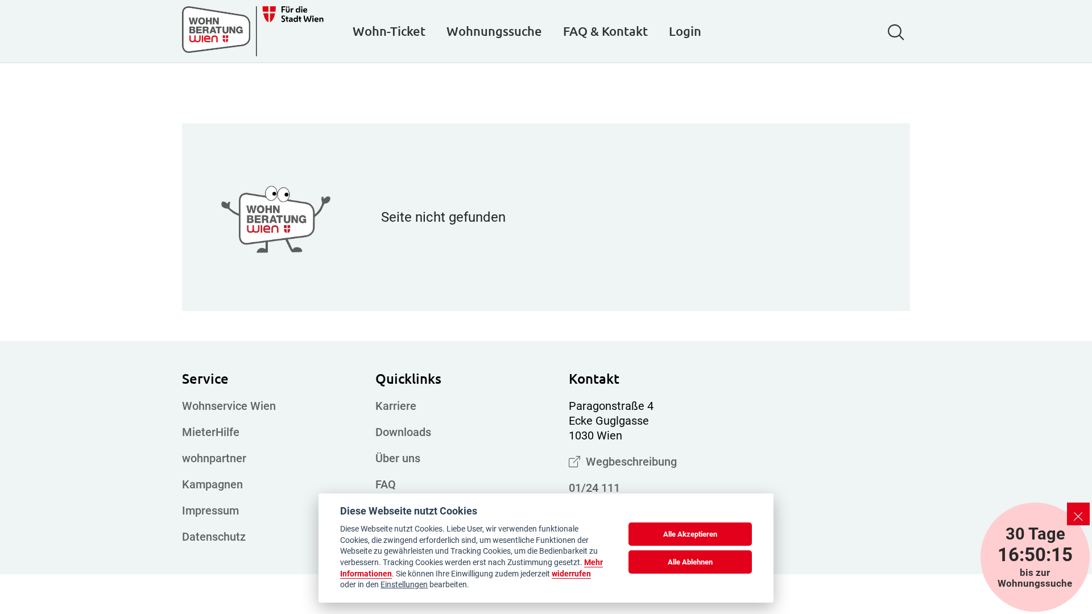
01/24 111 (594, 488)
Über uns (397, 458)
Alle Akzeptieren (690, 534)
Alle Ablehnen (690, 562)
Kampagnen (212, 484)
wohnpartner (214, 458)
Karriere (395, 406)
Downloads (403, 432)
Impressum (210, 510)
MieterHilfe (210, 432)
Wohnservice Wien (229, 406)
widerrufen (571, 573)
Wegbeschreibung (628, 461)
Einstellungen (404, 584)
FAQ (385, 484)
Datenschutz (214, 537)
